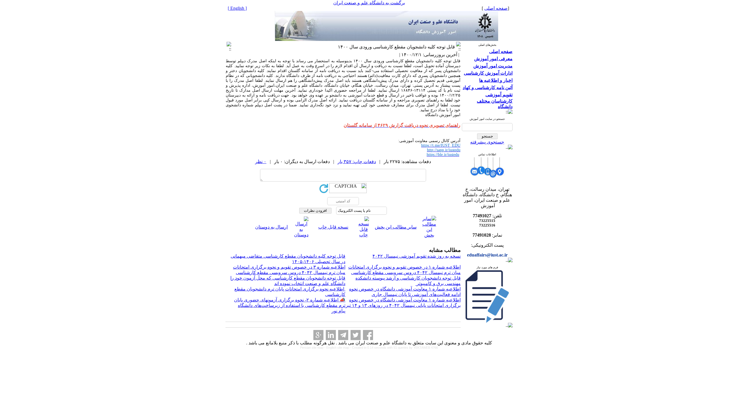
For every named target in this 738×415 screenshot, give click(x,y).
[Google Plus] (318, 335)
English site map (338, 347)
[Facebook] (368, 335)
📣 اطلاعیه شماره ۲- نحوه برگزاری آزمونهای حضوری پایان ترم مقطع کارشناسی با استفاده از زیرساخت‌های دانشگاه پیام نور (289, 305)
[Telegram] (343, 335)
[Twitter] (356, 335)
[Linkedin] (331, 335)
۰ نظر (260, 161)
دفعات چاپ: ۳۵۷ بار (357, 161)
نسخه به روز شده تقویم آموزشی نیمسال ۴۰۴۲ (416, 256)
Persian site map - (313, 347)
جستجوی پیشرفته (487, 141)
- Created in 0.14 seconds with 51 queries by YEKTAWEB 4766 (394, 347)
